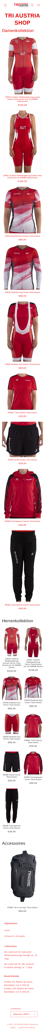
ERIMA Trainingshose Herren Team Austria (12, 827)
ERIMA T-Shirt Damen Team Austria (22, 413)
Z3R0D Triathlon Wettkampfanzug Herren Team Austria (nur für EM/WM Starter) (33, 663)
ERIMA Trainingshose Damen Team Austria (22, 605)
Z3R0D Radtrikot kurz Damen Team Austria (22, 236)
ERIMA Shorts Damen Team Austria (22, 460)
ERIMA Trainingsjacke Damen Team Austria (22, 521)
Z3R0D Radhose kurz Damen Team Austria (22, 364)
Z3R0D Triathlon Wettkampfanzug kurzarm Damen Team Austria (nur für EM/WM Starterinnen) (22, 99)
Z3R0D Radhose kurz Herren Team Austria (12, 738)
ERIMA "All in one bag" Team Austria (22, 907)
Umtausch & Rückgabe (14, 936)
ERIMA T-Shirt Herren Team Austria (33, 741)
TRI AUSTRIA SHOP (21, 1024)
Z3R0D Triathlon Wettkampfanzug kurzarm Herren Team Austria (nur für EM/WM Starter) (11, 663)
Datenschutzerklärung (26, 1027)
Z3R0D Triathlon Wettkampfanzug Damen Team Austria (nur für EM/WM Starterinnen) (22, 177)
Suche (7, 930)
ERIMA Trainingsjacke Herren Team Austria (33, 778)
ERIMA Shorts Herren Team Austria (12, 776)
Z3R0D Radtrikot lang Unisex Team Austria (22, 292)
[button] (5, 5)
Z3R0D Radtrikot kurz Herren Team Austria (12, 704)
